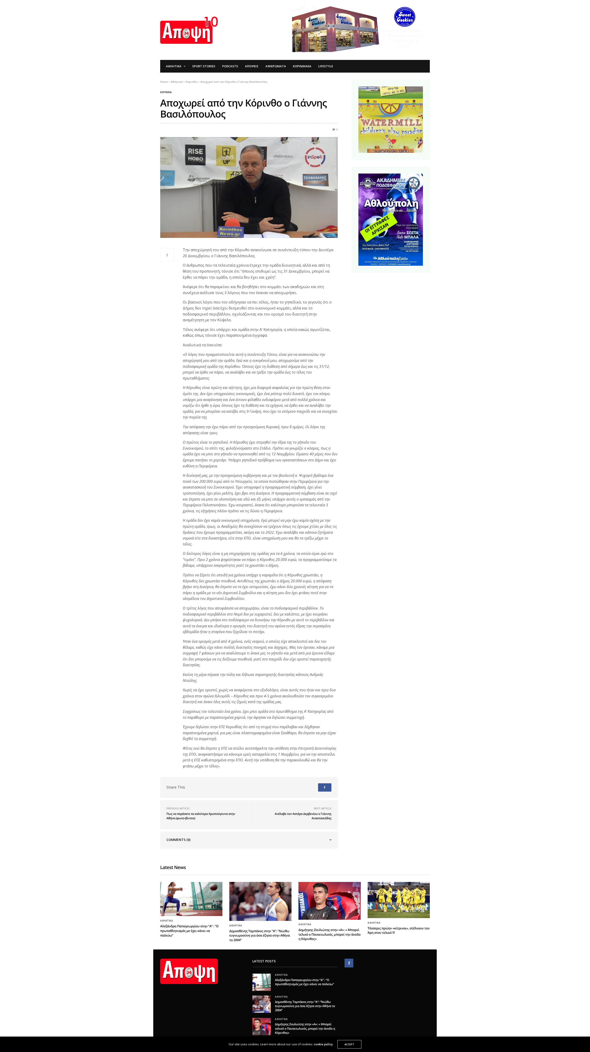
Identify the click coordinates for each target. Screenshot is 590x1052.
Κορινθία (166, 92)
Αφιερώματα (276, 66)
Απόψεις (252, 66)
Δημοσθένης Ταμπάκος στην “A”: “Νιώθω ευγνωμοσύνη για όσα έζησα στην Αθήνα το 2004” (259, 935)
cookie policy (323, 1044)
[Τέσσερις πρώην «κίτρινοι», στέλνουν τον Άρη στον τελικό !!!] (399, 900)
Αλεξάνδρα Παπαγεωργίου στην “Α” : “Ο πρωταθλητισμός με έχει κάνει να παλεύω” (189, 930)
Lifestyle (325, 66)
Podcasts (230, 66)
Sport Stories (203, 66)
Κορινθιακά (302, 66)
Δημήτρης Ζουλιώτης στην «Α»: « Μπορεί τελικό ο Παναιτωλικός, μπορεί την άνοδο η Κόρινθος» (329, 934)
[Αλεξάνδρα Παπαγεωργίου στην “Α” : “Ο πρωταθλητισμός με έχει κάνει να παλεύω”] (191, 899)
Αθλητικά (173, 66)
